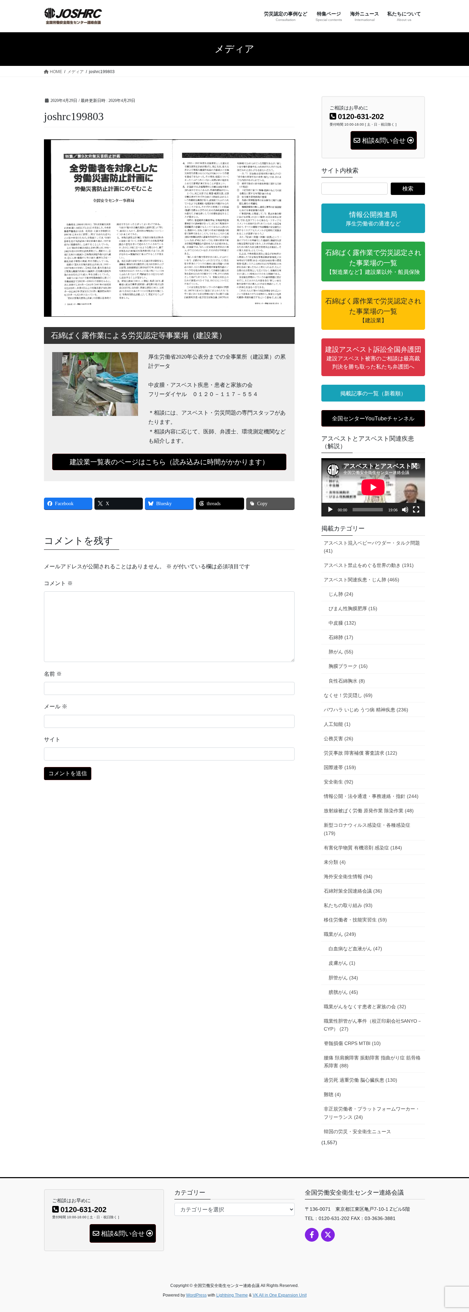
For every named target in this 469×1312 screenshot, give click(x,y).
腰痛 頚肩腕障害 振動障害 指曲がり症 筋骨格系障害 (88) (372, 1061)
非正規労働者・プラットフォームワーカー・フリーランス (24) (372, 1112)
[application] (373, 487)
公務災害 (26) (338, 738)
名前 (53, 674)
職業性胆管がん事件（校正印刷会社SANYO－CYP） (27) (373, 1025)
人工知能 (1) (337, 724)
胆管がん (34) (343, 977)
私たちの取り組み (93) (348, 905)
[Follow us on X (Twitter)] (328, 1235)
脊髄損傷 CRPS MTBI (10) (352, 1043)
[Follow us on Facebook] (312, 1235)
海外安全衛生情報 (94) (348, 876)
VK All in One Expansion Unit (280, 1295)
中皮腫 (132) (342, 623)
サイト (52, 739)
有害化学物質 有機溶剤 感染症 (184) (363, 847)
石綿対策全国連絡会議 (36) (353, 891)
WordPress (196, 1295)
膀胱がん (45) (343, 992)
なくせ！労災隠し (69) (348, 695)
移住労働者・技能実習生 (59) (355, 919)
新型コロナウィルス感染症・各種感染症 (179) (367, 829)
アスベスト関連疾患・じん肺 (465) (361, 579)
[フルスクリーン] (416, 509)
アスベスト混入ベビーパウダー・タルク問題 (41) (372, 547)
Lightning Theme (232, 1295)
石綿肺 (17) (341, 637)
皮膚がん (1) (342, 963)
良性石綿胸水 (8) (347, 681)
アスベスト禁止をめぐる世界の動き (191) (369, 565)
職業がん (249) (340, 934)
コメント (58, 583)
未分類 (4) (335, 862)
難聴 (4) (332, 1094)
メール (55, 706)
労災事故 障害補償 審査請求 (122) (360, 753)
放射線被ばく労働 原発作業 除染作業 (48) (369, 810)
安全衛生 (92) (338, 782)
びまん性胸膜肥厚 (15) (353, 608)
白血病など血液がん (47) (355, 948)
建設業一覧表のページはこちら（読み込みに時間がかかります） (169, 462)
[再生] (330, 509)
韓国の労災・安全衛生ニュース (357, 1131)
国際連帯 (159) (340, 767)
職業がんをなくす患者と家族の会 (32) (365, 1006)
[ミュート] (405, 509)
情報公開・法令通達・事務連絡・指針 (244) (371, 796)
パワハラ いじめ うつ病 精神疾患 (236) (366, 709)
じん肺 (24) (341, 594)
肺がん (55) (341, 651)
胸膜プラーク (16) (348, 666)
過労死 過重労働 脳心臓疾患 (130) (360, 1080)
